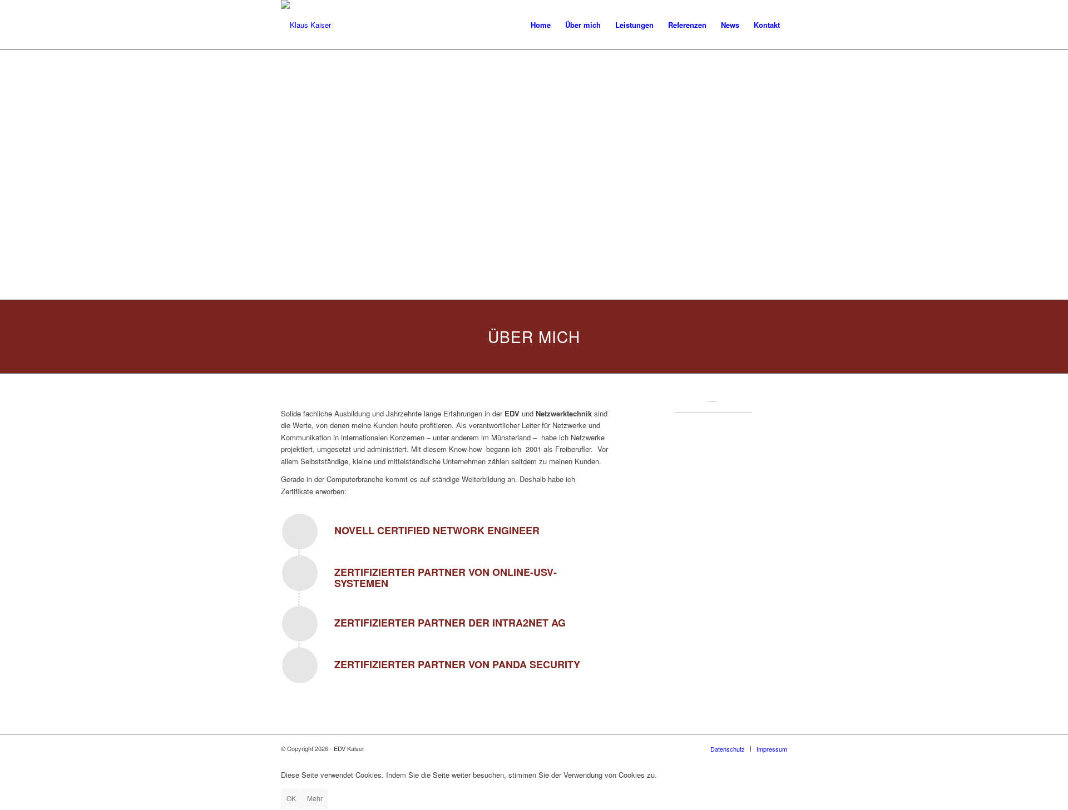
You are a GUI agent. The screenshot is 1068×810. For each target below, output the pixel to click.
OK (291, 798)
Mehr (315, 798)
